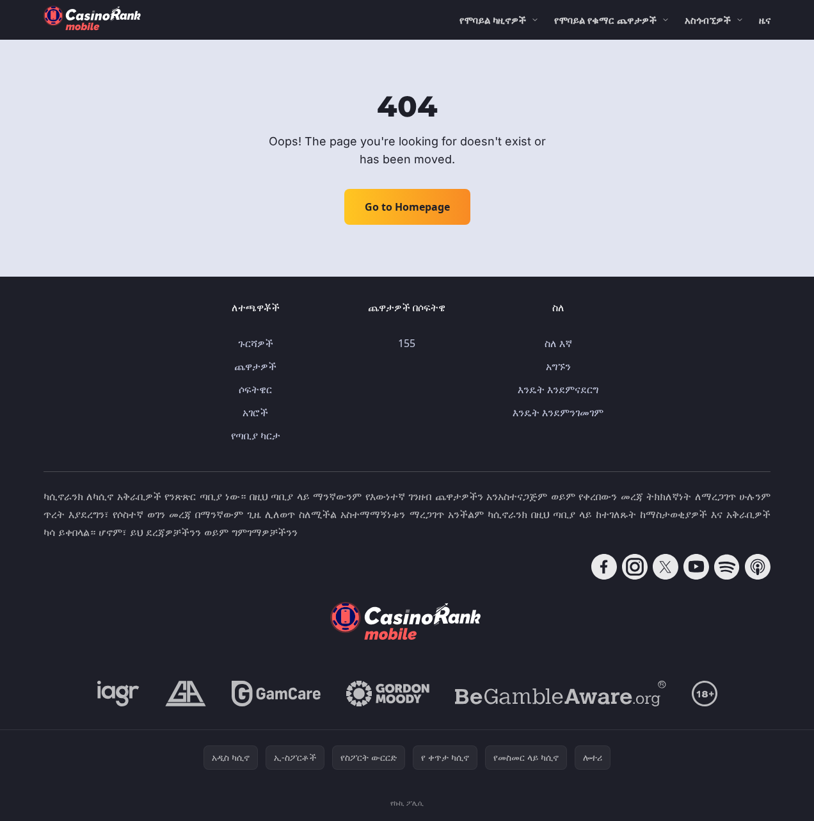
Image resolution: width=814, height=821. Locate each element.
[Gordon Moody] (387, 693)
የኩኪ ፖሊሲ (407, 803)
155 (406, 343)
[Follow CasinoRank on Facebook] (604, 567)
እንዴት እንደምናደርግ (558, 389)
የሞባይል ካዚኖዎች (492, 19)
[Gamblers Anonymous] (185, 693)
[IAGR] (118, 693)
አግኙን (558, 366)
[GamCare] (276, 693)
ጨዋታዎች (255, 366)
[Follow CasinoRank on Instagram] (635, 567)
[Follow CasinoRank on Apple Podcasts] (757, 567)
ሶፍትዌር (255, 389)
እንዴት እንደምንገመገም (558, 412)
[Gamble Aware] (560, 693)
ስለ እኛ (558, 343)
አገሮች (255, 412)
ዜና (764, 19)
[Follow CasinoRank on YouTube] (696, 567)
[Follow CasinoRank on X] (665, 567)
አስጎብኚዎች (708, 19)
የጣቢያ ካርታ (255, 435)
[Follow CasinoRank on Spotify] (727, 567)
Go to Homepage (407, 207)
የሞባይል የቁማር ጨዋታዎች (605, 19)
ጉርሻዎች (255, 343)
